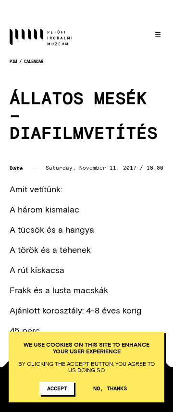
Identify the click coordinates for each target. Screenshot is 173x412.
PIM (13, 61)
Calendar (33, 61)
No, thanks (110, 388)
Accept (57, 388)
